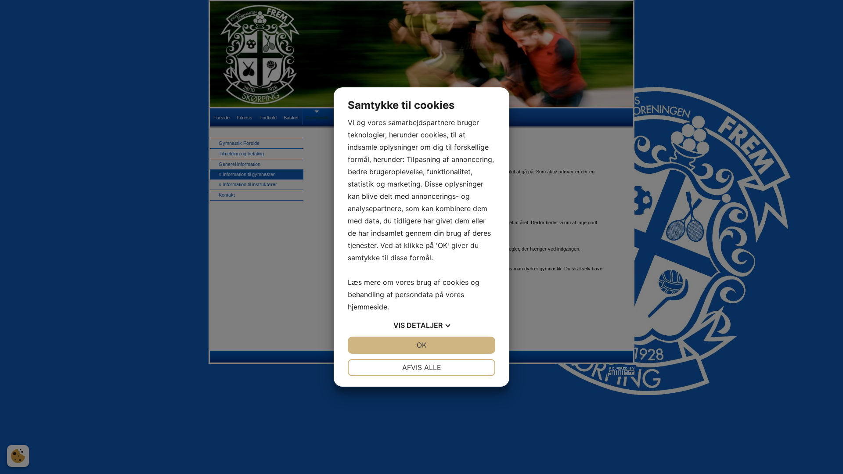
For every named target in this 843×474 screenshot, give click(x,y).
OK (421, 345)
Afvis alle (421, 367)
